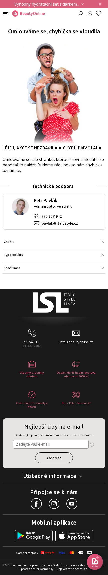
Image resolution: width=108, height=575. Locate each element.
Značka (9, 242)
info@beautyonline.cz (76, 342)
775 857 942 (51, 216)
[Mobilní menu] (5, 13)
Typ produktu (13, 255)
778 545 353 (31, 342)
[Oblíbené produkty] (100, 13)
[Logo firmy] (28, 13)
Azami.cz (81, 569)
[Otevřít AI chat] (95, 562)
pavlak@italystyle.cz (60, 223)
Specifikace (12, 268)
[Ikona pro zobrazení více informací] (92, 445)
